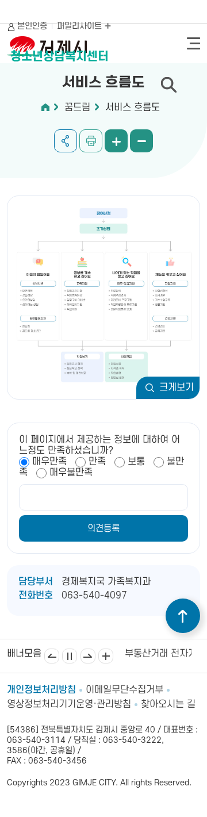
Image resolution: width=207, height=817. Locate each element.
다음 (87, 656)
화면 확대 (116, 140)
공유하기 (65, 140)
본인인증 (32, 26)
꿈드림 (77, 107)
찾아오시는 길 (168, 704)
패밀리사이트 (80, 26)
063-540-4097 (94, 595)
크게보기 (176, 387)
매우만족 (49, 462)
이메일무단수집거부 (124, 690)
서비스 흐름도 (132, 107)
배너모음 (105, 656)
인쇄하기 (90, 140)
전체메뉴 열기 (193, 43)
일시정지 (69, 656)
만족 (97, 462)
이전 (51, 656)
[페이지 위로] (183, 616)
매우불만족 (71, 472)
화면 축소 (141, 140)
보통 (136, 462)
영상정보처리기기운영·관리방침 (69, 704)
